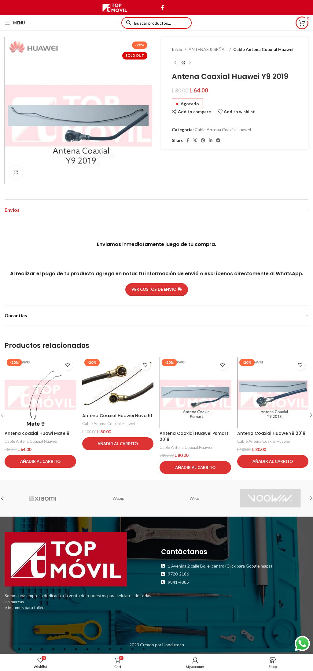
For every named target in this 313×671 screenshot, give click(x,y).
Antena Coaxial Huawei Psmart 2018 (194, 436)
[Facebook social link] (162, 7)
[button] (40, 461)
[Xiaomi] (42, 498)
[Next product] (190, 62)
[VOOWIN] (270, 498)
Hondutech (173, 644)
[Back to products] (182, 62)
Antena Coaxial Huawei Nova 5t (117, 416)
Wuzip (118, 498)
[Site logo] (114, 7)
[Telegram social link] (218, 140)
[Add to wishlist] (67, 365)
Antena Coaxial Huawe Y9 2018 (271, 433)
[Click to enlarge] (16, 172)
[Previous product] (175, 62)
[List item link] (234, 566)
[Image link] (66, 558)
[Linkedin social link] (210, 140)
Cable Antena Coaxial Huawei (263, 49)
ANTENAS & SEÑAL (208, 49)
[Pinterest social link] (203, 140)
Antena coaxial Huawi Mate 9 (37, 433)
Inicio (177, 49)
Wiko (194, 498)
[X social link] (195, 140)
